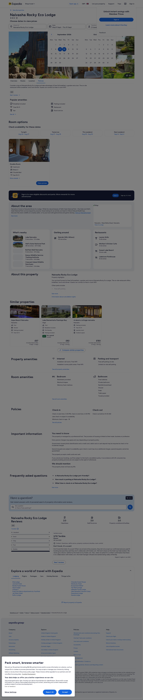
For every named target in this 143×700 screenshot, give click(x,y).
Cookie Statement (28, 674)
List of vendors (10, 686)
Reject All (50, 692)
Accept (65, 692)
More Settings (10, 692)
